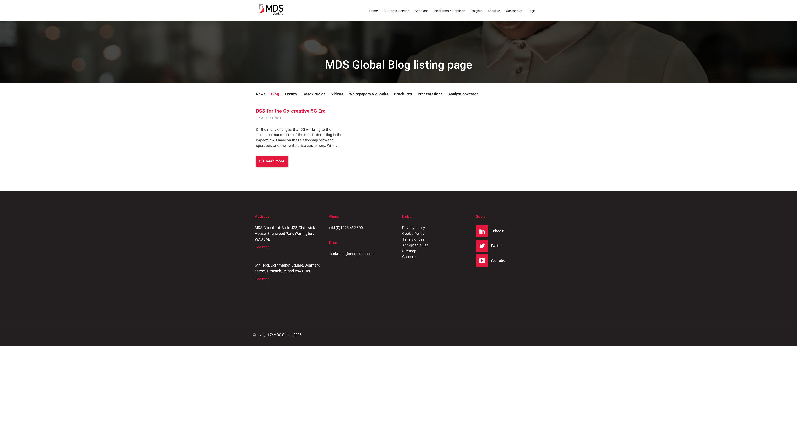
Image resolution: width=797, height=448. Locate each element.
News (260, 94)
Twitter (496, 245)
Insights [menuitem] (476, 11)
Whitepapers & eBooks (368, 94)
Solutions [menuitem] (421, 11)
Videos (337, 94)
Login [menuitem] (531, 11)
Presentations (430, 94)
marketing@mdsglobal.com (352, 254)
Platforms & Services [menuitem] (449, 11)
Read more (275, 161)
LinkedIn (497, 231)
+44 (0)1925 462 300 (346, 227)
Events (291, 94)
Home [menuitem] (373, 11)
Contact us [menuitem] (514, 11)
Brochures (403, 94)
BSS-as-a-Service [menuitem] (396, 11)
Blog (275, 94)
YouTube (497, 260)
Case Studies (314, 94)
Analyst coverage (463, 94)
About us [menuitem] (494, 11)
